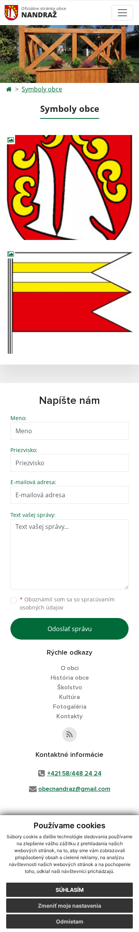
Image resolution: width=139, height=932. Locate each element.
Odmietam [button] (69, 921)
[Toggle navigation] (122, 12)
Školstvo (69, 687)
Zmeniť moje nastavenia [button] (69, 905)
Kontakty (69, 716)
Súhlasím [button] (70, 889)
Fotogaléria (69, 707)
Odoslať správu (69, 629)
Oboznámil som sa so (67, 603)
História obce (70, 678)
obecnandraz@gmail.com (74, 789)
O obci (70, 668)
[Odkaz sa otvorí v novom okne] (69, 734)
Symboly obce (42, 89)
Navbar (19, 12)
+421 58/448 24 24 (74, 773)
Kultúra (69, 697)
